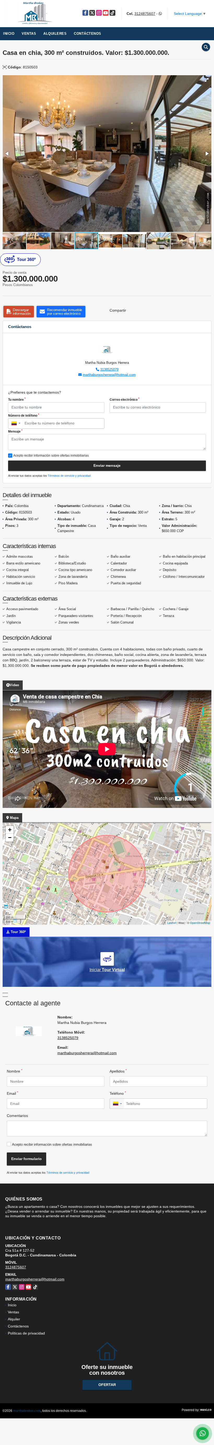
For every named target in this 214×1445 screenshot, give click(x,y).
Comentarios (17, 1116)
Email (12, 1093)
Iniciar (107, 970)
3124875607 (144, 13)
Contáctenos (87, 34)
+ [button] (9, 829)
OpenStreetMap (200, 922)
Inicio (8, 34)
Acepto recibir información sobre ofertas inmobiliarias (52, 1144)
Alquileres (55, 34)
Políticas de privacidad (26, 1333)
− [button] (9, 837)
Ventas (29, 34)
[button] (207, 80)
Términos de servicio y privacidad (69, 475)
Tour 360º (26, 259)
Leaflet (171, 922)
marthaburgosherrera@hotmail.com (109, 375)
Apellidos (118, 1071)
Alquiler (14, 1319)
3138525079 (109, 369)
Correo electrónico (124, 399)
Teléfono (118, 1093)
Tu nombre (17, 399)
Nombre (14, 1071)
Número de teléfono (23, 415)
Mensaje (15, 431)
